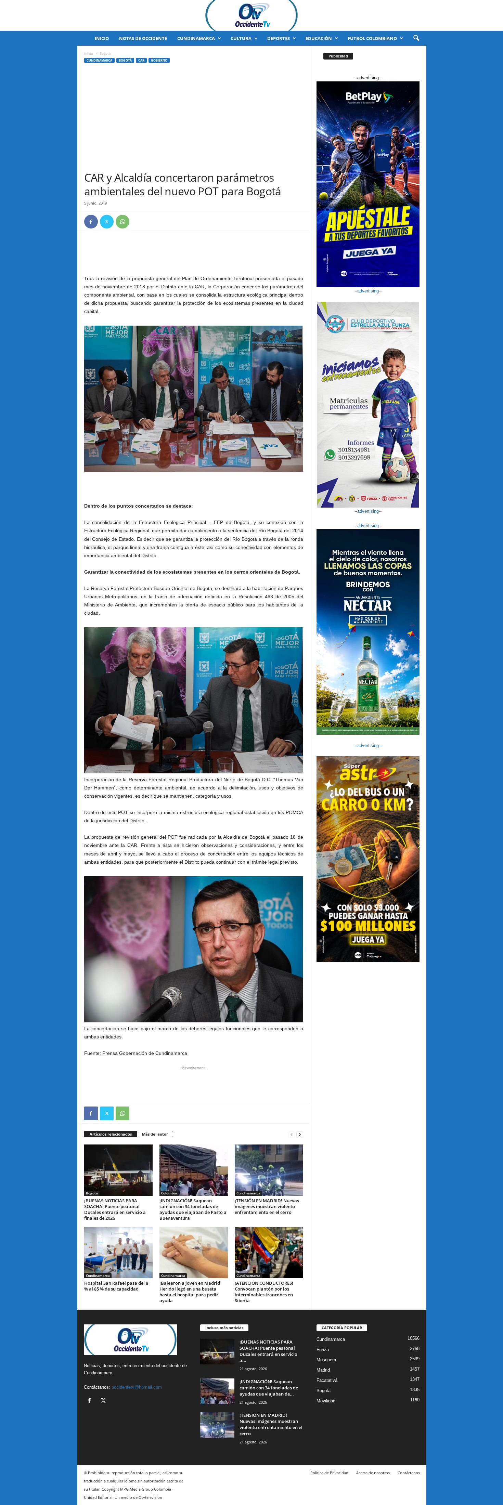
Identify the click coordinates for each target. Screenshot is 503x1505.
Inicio (102, 38)
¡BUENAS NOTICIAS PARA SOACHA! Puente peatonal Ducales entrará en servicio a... (268, 1351)
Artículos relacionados (111, 1134)
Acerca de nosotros (373, 1472)
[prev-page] (291, 1134)
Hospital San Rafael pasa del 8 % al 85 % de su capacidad (116, 1286)
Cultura (241, 38)
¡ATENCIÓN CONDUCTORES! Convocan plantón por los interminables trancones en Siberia (264, 1292)
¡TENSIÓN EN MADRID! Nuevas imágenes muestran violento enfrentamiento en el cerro (267, 1206)
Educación (319, 38)
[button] (416, 38)
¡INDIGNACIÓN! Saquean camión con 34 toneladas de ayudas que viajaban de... (269, 1387)
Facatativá (327, 1380)
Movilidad (326, 1400)
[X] (107, 221)
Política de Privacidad (329, 1472)
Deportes (278, 38)
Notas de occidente (143, 38)
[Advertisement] (193, 119)
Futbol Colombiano (372, 38)
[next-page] (299, 1134)
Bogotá (125, 60)
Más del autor (155, 1134)
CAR (141, 60)
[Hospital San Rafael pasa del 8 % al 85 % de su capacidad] (118, 1252)
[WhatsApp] (122, 221)
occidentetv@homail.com (137, 1387)
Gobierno (159, 60)
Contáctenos (409, 1472)
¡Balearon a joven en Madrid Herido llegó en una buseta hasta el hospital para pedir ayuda (189, 1292)
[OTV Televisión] (251, 15)
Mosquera (326, 1359)
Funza (323, 1349)
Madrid (323, 1370)
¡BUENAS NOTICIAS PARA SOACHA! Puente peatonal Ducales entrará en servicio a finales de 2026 (115, 1209)
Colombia (169, 1193)
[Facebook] (91, 221)
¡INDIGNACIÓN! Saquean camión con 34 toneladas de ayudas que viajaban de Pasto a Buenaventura (193, 1209)
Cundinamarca (196, 38)
